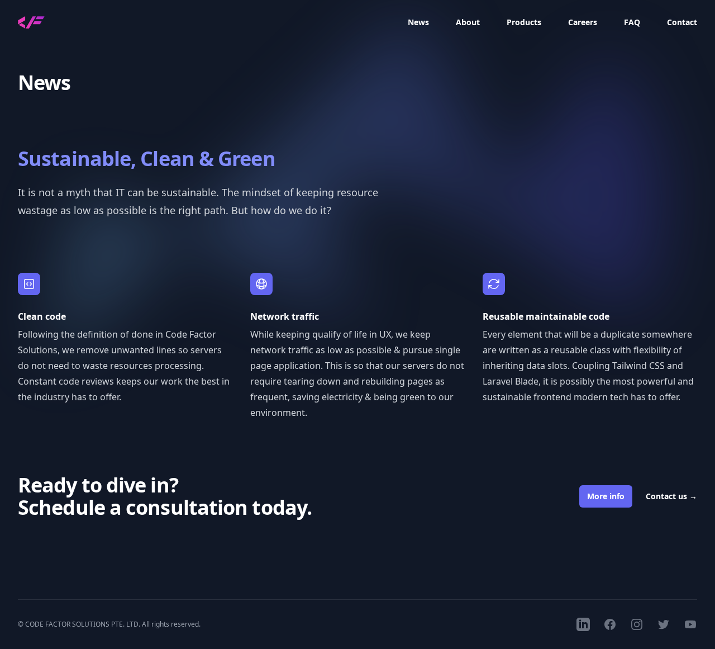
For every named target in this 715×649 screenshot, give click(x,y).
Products (524, 22)
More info (606, 496)
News (418, 22)
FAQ (632, 22)
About (468, 22)
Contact (682, 22)
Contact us (671, 496)
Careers (582, 22)
